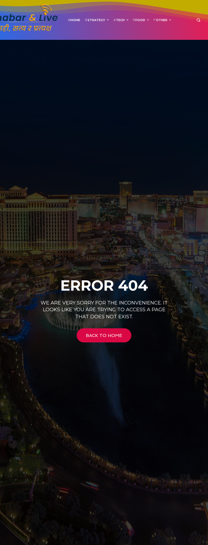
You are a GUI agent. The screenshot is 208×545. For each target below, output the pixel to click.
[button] (198, 19)
